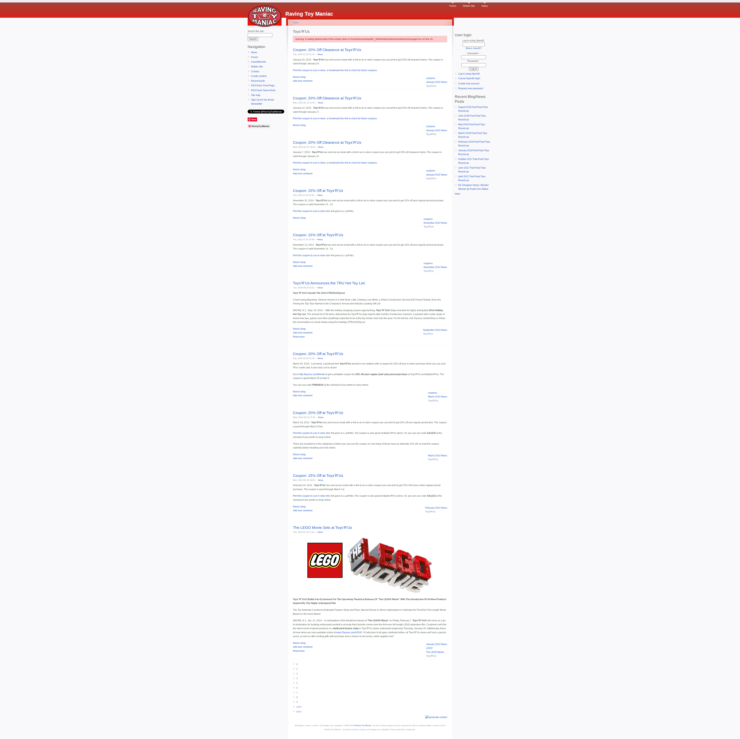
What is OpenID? (474, 48)
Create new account (468, 83)
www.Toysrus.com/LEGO (349, 632)
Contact (255, 71)
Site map (255, 95)
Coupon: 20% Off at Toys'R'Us (318, 354)
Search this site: (256, 31)
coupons (430, 78)
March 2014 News (437, 396)
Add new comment (302, 81)
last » (299, 711)
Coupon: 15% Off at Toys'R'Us (318, 191)
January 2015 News (436, 82)
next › (299, 706)
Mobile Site (469, 6)
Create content (259, 76)
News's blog (299, 77)
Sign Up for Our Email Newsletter (262, 101)
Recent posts (258, 81)
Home (296, 22)
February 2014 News (436, 507)
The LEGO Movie (435, 652)
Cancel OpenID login (469, 78)
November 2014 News (435, 223)
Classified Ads (258, 61)
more (457, 193)
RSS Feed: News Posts (263, 90)
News (485, 6)
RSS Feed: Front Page (263, 85)
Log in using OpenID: (473, 40)
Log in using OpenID (469, 73)
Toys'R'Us (431, 86)
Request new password (470, 88)
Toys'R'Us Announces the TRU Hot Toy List (329, 283)
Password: (473, 61)
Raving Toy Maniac (363, 725)
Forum (452, 6)
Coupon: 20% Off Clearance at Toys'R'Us (327, 50)
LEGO (429, 648)
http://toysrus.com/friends (312, 374)
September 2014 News (435, 330)
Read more (299, 336)
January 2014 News (436, 644)
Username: (473, 53)
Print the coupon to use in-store (309, 70)
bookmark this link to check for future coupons (353, 70)
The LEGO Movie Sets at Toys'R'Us (322, 528)
